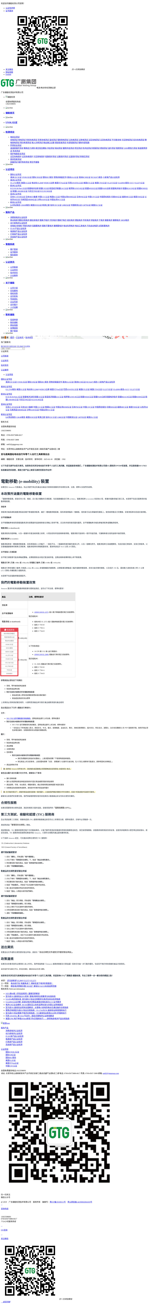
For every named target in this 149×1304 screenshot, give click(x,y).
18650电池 (125, 220)
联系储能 (10, 314)
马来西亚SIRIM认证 (28, 200)
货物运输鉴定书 (60, 177)
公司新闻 (14, 267)
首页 (12, 338)
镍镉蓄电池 (58, 226)
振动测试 (58, 148)
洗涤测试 (16, 151)
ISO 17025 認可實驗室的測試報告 (18, 718)
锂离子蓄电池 (47, 226)
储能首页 (10, 113)
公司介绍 (14, 288)
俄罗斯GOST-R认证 (77, 188)
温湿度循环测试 (16, 148)
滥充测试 (53, 140)
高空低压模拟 (41, 148)
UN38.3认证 (11, 122)
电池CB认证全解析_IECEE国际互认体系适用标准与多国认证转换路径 (34, 1005)
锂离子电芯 (62, 220)
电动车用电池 (68, 226)
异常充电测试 (43, 140)
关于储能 (10, 283)
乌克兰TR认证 (34, 191)
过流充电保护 (27, 157)
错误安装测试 (60, 143)
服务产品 (10, 212)
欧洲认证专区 (15, 186)
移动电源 (14, 220)
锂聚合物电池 (23, 220)
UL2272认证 (112, 183)
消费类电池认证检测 (18, 217)
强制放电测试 (62, 140)
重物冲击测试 (68, 148)
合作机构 (14, 296)
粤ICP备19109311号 (58, 1202)
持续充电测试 (31, 140)
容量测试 (14, 162)
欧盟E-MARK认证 (20, 191)
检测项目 (10, 132)
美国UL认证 (26, 183)
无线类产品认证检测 (18, 237)
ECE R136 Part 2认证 (18, 188)
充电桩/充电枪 (16, 226)
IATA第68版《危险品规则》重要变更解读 (23, 994)
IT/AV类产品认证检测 (14, 1036)
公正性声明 (10, 8)
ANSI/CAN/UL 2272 (41, 612)
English (8, 74)
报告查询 (14, 255)
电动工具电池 (80, 226)
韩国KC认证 (55, 197)
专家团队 (14, 299)
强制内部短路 (83, 143)
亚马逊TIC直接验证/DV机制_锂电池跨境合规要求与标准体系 (31, 996)
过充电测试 (73, 140)
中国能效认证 (76, 205)
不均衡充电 (116, 140)
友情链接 (14, 328)
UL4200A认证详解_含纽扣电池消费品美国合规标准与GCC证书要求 (33, 1002)
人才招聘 (14, 307)
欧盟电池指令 (116, 188)
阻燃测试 (119, 148)
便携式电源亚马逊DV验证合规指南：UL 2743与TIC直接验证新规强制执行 (36, 1010)
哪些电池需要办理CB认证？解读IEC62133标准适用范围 (33, 986)
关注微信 (9, 69)
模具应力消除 (29, 148)
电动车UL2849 (37, 183)
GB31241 (12, 346)
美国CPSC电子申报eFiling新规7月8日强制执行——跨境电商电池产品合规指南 (37, 1019)
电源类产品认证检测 (18, 231)
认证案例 (14, 276)
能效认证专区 (15, 202)
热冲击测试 (87, 148)
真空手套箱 (34, 162)
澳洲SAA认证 (72, 177)
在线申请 (14, 320)
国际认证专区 (15, 174)
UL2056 (27, 346)
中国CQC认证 (93, 197)
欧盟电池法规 (33, 188)
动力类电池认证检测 (18, 223)
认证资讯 (10, 262)
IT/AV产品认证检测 (18, 229)
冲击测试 (50, 148)
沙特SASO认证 (43, 200)
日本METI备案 (31, 197)
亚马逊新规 (11, 981)
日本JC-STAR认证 (17, 197)
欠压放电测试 (127, 140)
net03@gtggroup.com (111, 1073)
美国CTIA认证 (101, 183)
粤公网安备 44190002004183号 (80, 1202)
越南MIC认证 (127, 197)
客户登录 (14, 249)
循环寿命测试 (23, 162)
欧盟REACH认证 (130, 188)
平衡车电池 (27, 226)
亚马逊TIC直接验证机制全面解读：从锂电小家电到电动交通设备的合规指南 (37, 1007)
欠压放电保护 (39, 157)
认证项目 (10, 169)
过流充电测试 (105, 140)
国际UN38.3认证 (12, 1052)
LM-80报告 (25, 205)
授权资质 (14, 293)
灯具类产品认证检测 (18, 234)
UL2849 (20, 981)
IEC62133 (5, 346)
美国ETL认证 (88, 183)
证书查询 (9, 11)
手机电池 (86, 220)
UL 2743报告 (15, 183)
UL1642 (20, 346)
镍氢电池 (108, 220)
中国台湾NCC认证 (57, 200)
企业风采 (14, 302)
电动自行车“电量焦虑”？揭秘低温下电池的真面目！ (32, 983)
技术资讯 (14, 273)
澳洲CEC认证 (15, 177)
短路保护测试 (50, 157)
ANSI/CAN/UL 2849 (41, 654)
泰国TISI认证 (138, 197)
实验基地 (14, 291)
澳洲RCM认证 (84, 177)
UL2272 (26, 981)
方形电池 (53, 220)
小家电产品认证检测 (111, 177)
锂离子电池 (44, 220)
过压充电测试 (94, 140)
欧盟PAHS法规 (104, 188)
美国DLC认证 (96, 205)
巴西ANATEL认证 (75, 183)
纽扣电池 (70, 220)
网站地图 (9, 72)
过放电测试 (83, 140)
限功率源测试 (25, 143)
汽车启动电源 (92, 226)
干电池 (101, 220)
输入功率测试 (37, 143)
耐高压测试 (84, 157)
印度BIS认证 (116, 197)
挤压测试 (78, 148)
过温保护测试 (74, 157)
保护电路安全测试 (17, 154)
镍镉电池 (116, 220)
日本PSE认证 (81, 197)
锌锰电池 (94, 220)
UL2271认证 (139, 183)
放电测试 (22, 140)
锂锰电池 (78, 220)
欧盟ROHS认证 (138, 397)
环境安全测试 (15, 145)
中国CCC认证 (43, 197)
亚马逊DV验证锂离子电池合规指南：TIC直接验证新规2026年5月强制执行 (36, 1013)
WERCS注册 (49, 183)
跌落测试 (96, 148)
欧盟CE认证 (44, 188)
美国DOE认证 (36, 205)
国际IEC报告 (48, 177)
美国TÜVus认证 (61, 183)
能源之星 (46, 205)
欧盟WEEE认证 (91, 188)
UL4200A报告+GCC (126, 183)
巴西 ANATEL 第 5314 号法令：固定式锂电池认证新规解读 (30, 1016)
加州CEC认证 (55, 205)
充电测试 (14, 140)
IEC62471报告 (96, 177)
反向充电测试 (138, 140)
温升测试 (111, 148)
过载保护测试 (62, 157)
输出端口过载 (48, 143)
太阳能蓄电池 (103, 226)
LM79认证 (86, 205)
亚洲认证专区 (15, 194)
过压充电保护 (15, 157)
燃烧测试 (104, 148)
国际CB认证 (37, 177)
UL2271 (33, 981)
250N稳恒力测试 (130, 148)
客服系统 (10, 244)
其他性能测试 (15, 159)
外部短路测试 (72, 143)
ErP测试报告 (15, 205)
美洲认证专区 (15, 180)
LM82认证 (66, 205)
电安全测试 (15, 137)
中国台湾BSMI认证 (68, 197)
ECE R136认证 (46, 191)
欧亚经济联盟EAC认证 (58, 188)
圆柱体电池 (34, 220)
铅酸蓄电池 (36, 226)
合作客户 (14, 305)
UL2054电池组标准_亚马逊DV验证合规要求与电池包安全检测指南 (33, 999)
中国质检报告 (105, 197)
